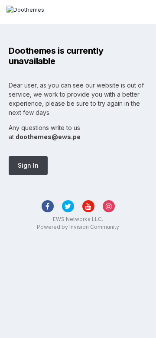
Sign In (28, 165)
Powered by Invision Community (78, 227)
